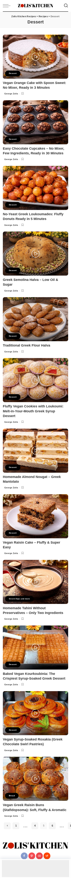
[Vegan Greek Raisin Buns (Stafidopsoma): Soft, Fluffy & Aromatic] (35, 779)
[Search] (66, 5)
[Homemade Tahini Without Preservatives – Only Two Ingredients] (35, 582)
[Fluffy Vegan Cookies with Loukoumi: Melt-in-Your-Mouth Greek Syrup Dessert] (35, 380)
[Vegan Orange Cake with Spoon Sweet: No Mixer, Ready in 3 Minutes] (35, 57)
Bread (12, 796)
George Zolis (11, 93)
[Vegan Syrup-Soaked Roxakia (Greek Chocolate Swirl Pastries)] (35, 713)
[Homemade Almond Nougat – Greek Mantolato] (35, 451)
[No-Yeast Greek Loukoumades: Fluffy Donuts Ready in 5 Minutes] (35, 188)
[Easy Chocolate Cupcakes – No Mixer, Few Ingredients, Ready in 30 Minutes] (35, 122)
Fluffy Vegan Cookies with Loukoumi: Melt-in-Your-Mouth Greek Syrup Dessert (33, 411)
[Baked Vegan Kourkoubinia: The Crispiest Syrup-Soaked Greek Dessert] (35, 647)
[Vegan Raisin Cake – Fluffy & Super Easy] (35, 516)
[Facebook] (24, 856)
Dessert (13, 73)
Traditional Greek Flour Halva (26, 345)
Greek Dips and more (19, 599)
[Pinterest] (31, 856)
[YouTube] (39, 856)
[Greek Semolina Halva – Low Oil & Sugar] (35, 254)
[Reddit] (47, 856)
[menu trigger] (7, 5)
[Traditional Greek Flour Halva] (35, 319)
